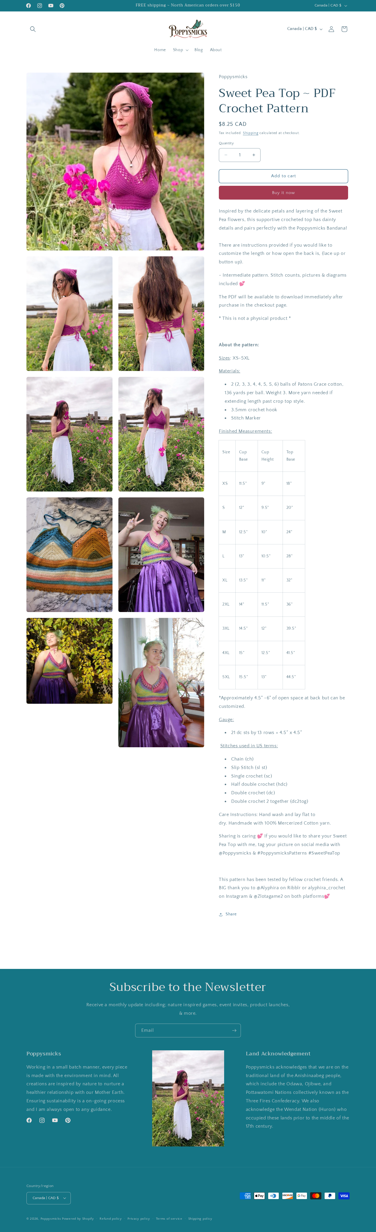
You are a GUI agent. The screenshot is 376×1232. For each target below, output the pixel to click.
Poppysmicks (51, 1218)
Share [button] (231, 914)
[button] (32, 29)
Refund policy (111, 1218)
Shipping (250, 133)
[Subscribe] (234, 1030)
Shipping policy (200, 1218)
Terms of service (169, 1218)
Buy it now (283, 192)
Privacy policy (138, 1218)
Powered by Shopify (78, 1218)
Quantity (226, 143)
